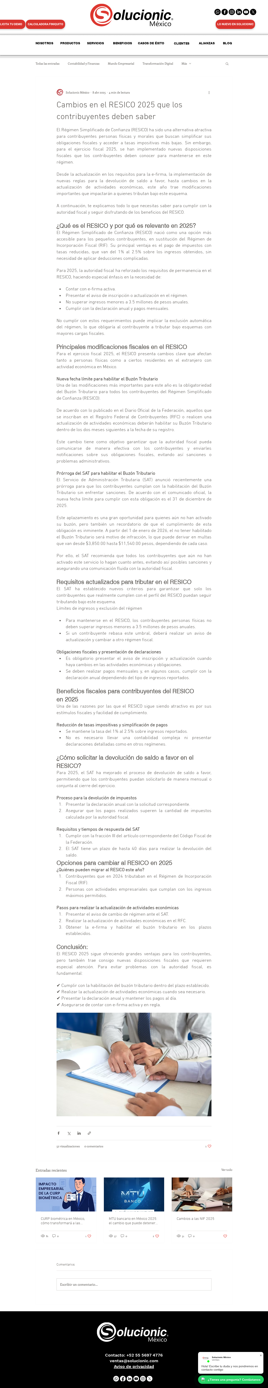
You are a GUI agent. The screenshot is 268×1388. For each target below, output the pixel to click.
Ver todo (226, 1170)
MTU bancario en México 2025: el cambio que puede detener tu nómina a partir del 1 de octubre (133, 1221)
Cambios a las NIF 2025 (195, 1219)
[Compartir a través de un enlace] (89, 1133)
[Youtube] (136, 1379)
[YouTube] (246, 12)
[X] (253, 12)
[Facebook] (225, 12)
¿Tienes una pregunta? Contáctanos (234, 1379)
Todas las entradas (47, 63)
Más (184, 63)
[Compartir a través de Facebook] (59, 1133)
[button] (227, 63)
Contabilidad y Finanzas (83, 63)
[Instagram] (232, 12)
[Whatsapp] (217, 12)
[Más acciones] (208, 92)
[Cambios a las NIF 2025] (202, 1194)
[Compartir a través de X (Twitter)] (69, 1133)
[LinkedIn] (239, 12)
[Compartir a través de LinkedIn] (79, 1133)
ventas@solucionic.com (134, 1360)
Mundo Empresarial (121, 63)
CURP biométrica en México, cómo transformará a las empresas (63, 1221)
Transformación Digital (158, 63)
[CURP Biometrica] (66, 1194)
